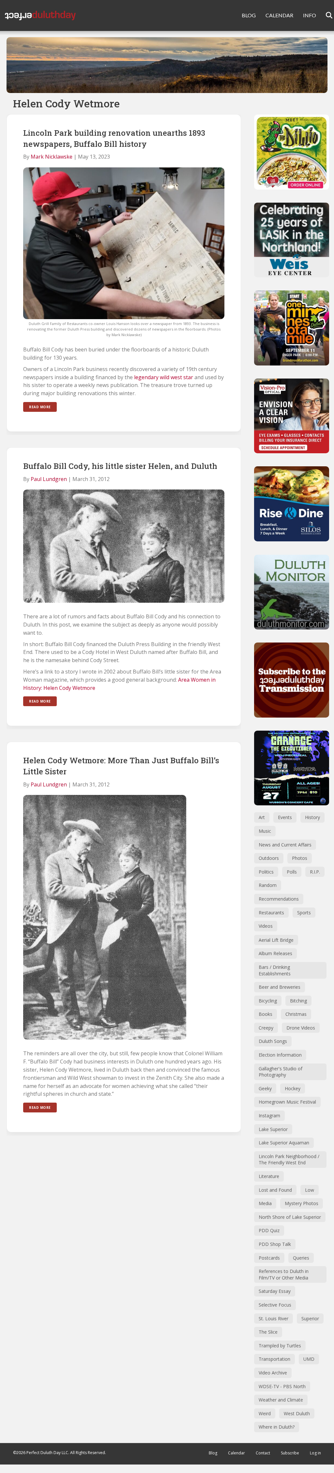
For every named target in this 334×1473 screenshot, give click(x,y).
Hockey (292, 1088)
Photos (299, 858)
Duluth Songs (273, 1041)
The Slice (268, 1332)
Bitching (298, 1001)
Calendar (236, 1453)
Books (265, 1014)
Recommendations (279, 899)
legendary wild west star (163, 377)
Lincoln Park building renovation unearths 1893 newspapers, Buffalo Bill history (114, 138)
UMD (308, 1359)
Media (265, 1203)
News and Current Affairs (285, 845)
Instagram (269, 1115)
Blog (213, 1453)
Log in (315, 1453)
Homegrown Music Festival (287, 1102)
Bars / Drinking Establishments (275, 970)
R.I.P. (315, 872)
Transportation (274, 1359)
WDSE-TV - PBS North (282, 1386)
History (312, 817)
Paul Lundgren (49, 479)
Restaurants (271, 912)
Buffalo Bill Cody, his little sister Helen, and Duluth (120, 466)
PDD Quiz (269, 1230)
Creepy (266, 1028)
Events (285, 817)
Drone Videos (300, 1028)
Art (262, 817)
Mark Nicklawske (51, 156)
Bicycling (268, 1001)
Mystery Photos (301, 1203)
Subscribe (290, 1453)
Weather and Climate (281, 1400)
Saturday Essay (275, 1291)
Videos (266, 926)
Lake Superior (273, 1129)
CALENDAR (279, 15)
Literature (269, 1176)
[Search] (325, 15)
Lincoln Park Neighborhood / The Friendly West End (289, 1159)
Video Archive (273, 1373)
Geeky (265, 1088)
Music (265, 831)
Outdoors (269, 858)
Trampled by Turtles (280, 1345)
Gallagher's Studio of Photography (280, 1071)
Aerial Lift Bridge (276, 940)
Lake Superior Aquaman (284, 1143)
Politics (266, 872)
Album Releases (275, 953)
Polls (292, 872)
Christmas (296, 1014)
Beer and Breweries (279, 987)
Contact (263, 1453)
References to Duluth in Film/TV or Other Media (284, 1274)
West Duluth (297, 1413)
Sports (304, 912)
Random (268, 885)
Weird (265, 1413)
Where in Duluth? (277, 1427)
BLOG (249, 15)
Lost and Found (275, 1190)
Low (309, 1190)
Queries (301, 1258)
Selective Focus (275, 1305)
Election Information (280, 1055)
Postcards (269, 1258)
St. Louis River (273, 1318)
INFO (309, 15)
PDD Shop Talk (275, 1244)
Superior (310, 1318)
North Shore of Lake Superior (290, 1217)
